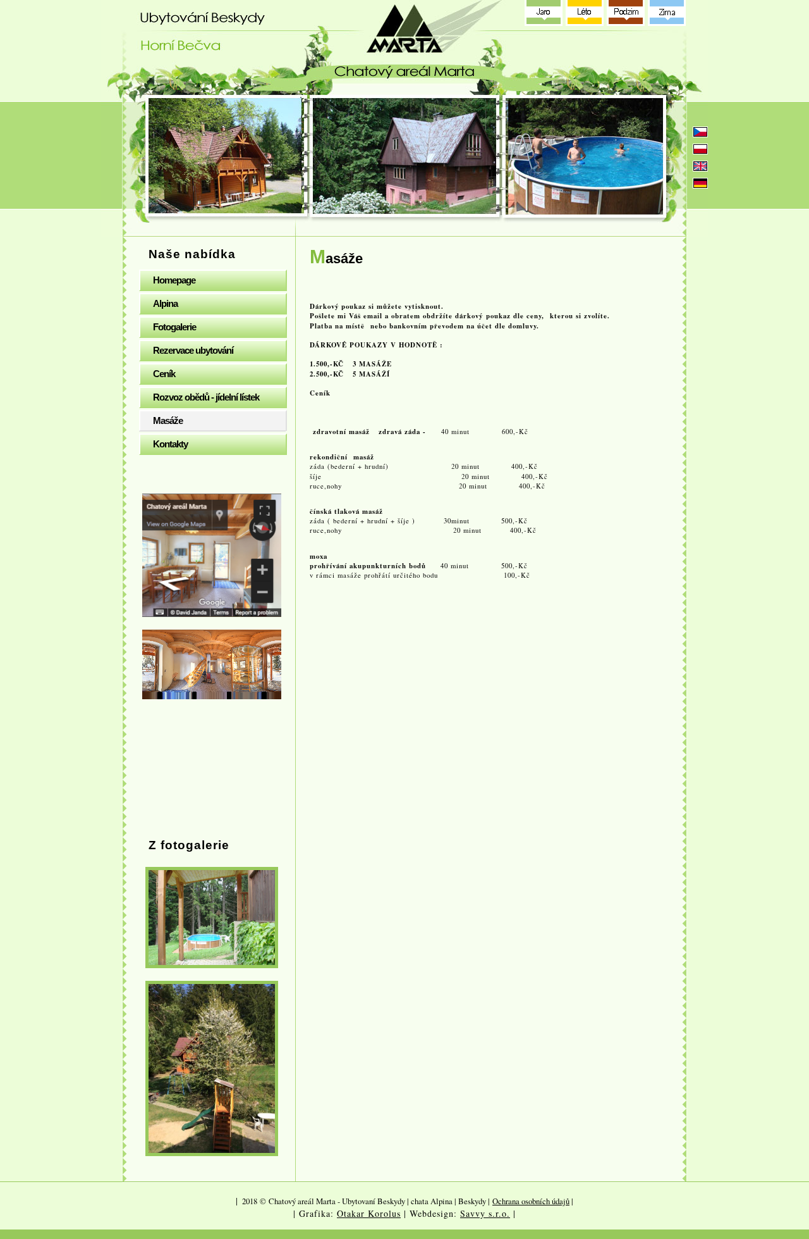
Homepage (174, 280)
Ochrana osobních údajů (530, 1201)
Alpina (165, 303)
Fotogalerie (174, 326)
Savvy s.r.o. (485, 1213)
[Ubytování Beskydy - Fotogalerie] (211, 917)
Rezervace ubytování (193, 350)
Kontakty (170, 444)
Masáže (168, 420)
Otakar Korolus (369, 1213)
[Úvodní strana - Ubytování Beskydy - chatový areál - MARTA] (408, 47)
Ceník (164, 373)
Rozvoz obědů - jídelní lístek (206, 397)
